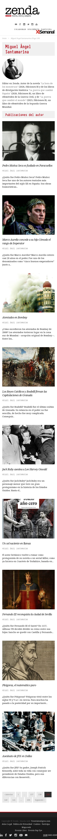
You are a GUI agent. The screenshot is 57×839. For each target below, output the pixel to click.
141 (14, 800)
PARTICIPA (46, 29)
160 (28, 800)
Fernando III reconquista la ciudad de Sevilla (27, 614)
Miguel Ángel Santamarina (15, 170)
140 (5, 800)
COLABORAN (20, 29)
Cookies (36, 824)
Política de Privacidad (22, 824)
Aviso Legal (7, 824)
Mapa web (26, 827)
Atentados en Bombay (14, 317)
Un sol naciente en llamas (16, 543)
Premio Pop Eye (35, 830)
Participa (46, 824)
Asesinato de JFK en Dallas (17, 756)
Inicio (4, 38)
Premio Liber (21, 830)
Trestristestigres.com (40, 821)
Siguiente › (39, 800)
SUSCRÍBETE (34, 29)
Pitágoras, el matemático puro (19, 685)
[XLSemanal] (45, 32)
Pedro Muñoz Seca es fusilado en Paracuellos (27, 165)
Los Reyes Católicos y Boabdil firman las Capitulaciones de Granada (24, 393)
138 (39, 794)
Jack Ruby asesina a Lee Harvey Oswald (24, 469)
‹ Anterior (8, 794)
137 (31, 794)
